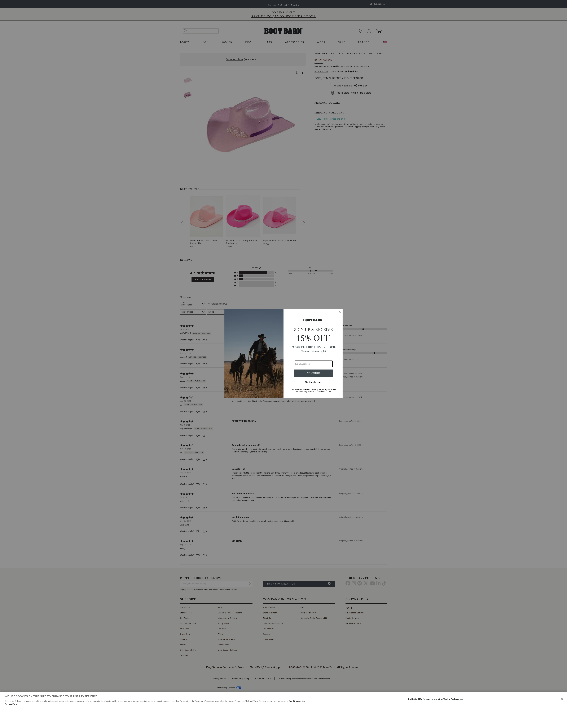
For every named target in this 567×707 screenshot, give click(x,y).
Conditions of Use (297, 701)
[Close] (562, 699)
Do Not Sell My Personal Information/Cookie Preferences (435, 699)
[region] (283, 699)
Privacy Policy (11, 704)
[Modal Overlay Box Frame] (283, 353)
